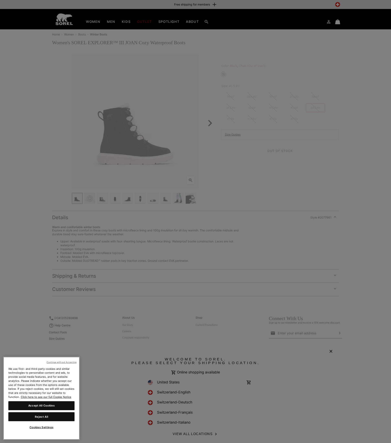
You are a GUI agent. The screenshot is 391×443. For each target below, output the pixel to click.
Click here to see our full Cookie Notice (46, 396)
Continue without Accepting (62, 362)
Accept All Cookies (41, 405)
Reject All (41, 416)
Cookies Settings (42, 427)
